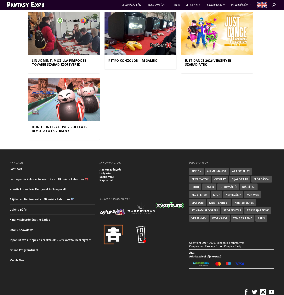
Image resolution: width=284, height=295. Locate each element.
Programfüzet (156, 4)
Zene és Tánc (242, 218)
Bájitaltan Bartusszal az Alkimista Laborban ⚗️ (42, 199)
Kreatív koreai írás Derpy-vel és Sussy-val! (38, 189)
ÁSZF (192, 252)
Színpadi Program (204, 210)
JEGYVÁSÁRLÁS (131, 4)
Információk (239, 4)
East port (16, 169)
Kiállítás (248, 187)
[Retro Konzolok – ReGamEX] (140, 33)
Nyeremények (244, 202)
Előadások (262, 179)
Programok (214, 4)
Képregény (233, 194)
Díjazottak (239, 179)
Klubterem (199, 194)
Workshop (219, 218)
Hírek (176, 4)
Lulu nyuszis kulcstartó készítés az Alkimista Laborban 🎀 (49, 179)
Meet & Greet (219, 202)
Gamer (209, 187)
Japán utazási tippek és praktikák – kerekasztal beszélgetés (50, 240)
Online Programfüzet (24, 250)
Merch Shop (18, 260)
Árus (261, 218)
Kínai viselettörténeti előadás (30, 219)
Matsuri (197, 202)
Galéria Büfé (18, 209)
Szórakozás (232, 210)
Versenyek (193, 4)
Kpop (216, 194)
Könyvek (253, 194)
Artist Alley (241, 171)
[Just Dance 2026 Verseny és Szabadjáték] (217, 33)
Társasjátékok (258, 210)
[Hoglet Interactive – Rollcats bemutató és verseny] (64, 99)
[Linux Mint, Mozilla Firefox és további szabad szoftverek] (64, 33)
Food (195, 187)
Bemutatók (200, 179)
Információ (228, 187)
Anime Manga (216, 171)
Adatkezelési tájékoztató (205, 256)
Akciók (196, 171)
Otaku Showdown (21, 230)
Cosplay (220, 179)
